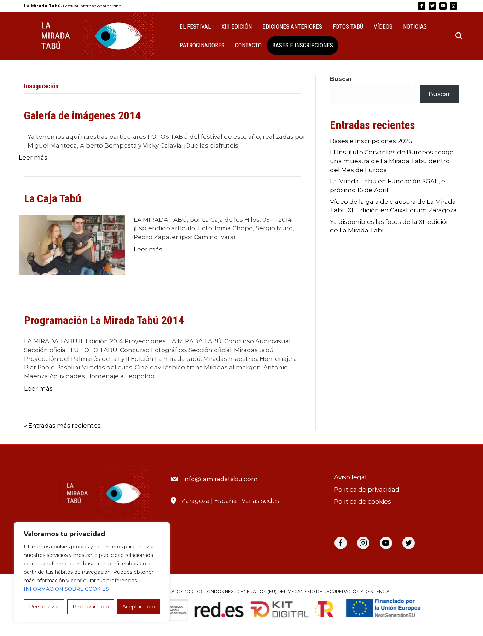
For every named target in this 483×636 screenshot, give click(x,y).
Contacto (248, 45)
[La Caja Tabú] (72, 244)
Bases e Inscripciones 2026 (371, 140)
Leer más (33, 157)
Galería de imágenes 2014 (82, 115)
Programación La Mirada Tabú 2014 (104, 320)
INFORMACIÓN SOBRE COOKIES (66, 589)
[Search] (454, 36)
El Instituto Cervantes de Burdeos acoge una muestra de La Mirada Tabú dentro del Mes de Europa (392, 161)
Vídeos (383, 26)
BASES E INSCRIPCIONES (302, 45)
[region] (92, 572)
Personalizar (44, 607)
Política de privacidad (367, 489)
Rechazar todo (90, 607)
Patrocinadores (202, 45)
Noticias (415, 26)
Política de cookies (362, 501)
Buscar (341, 78)
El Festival (195, 26)
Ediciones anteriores (292, 26)
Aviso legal (350, 477)
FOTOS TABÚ (348, 26)
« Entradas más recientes (62, 425)
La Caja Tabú (52, 198)
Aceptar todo (138, 607)
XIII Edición (236, 26)
